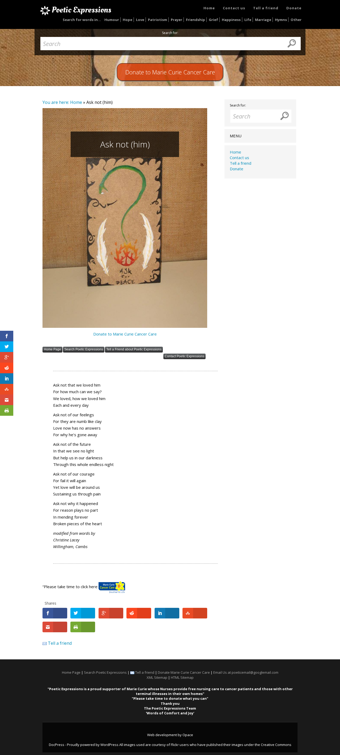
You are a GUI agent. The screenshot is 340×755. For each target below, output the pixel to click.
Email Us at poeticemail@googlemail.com (245, 672)
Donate (293, 8)
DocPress (56, 744)
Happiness (231, 19)
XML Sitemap (157, 677)
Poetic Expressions (81, 10)
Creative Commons (276, 744)
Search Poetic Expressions (83, 349)
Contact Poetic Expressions (184, 356)
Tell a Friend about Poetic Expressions (134, 349)
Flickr (175, 744)
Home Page (52, 349)
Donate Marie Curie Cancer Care (184, 672)
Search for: (170, 33)
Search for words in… (82, 19)
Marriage (263, 19)
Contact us (234, 8)
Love (140, 19)
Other (296, 19)
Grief (213, 19)
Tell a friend (265, 8)
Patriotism (157, 19)
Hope (127, 19)
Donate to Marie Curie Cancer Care (125, 334)
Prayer (176, 19)
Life (247, 19)
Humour (111, 19)
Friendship (195, 19)
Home (209, 8)
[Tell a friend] (44, 643)
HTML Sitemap (182, 677)
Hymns (281, 19)
